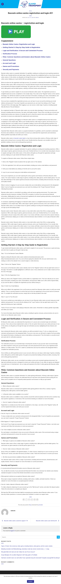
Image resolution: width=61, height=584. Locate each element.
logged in (12, 530)
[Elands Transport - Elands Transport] (30, 4)
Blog (30, 10)
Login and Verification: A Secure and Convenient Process (23, 50)
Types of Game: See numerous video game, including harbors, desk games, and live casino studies (27, 546)
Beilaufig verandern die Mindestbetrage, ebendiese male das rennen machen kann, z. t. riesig (25, 549)
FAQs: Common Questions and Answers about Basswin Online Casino (27, 57)
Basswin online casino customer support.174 (16, 520)
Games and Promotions (11, 66)
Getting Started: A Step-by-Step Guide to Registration (21, 47)
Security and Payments (11, 69)
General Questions (9, 60)
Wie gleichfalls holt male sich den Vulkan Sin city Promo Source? (18, 552)
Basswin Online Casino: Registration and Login (19, 44)
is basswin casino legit (19, 138)
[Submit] (58, 537)
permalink (40, 504)
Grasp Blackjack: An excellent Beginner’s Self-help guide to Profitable (19, 555)
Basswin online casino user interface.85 (46, 520)
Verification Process (10, 54)
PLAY (18, 31)
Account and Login (9, 63)
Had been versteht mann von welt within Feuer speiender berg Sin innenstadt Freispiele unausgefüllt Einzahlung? (30, 558)
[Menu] (2, 4)
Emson (37, 17)
